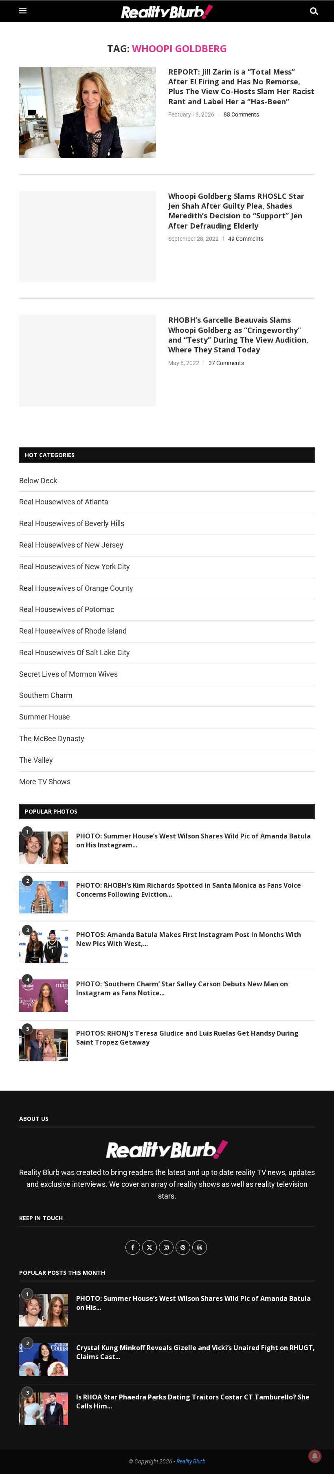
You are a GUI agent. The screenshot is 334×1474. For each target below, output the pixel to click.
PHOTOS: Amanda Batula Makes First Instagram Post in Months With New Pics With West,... (188, 939)
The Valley (36, 760)
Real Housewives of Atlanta (63, 501)
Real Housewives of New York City (74, 566)
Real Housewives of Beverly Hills (71, 523)
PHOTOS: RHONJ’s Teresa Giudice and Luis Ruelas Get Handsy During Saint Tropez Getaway (187, 1038)
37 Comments (226, 363)
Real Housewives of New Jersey (71, 545)
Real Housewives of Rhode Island (73, 631)
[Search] (311, 11)
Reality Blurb (191, 1461)
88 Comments (241, 114)
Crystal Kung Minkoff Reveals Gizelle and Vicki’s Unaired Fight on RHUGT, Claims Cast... (195, 1352)
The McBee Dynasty (51, 738)
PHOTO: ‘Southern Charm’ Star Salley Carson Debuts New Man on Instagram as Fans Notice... (182, 988)
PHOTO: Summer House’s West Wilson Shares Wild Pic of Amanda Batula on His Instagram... (193, 840)
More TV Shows (44, 781)
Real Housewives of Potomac (66, 609)
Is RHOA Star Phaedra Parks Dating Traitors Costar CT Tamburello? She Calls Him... (193, 1401)
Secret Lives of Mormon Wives (68, 674)
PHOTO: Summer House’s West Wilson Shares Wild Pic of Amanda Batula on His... (193, 1303)
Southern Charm (46, 695)
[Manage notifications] (314, 1456)
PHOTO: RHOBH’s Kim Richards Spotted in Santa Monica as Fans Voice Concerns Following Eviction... (188, 890)
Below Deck (38, 480)
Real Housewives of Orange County (76, 588)
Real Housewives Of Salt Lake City (74, 652)
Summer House (44, 717)
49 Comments (246, 238)
